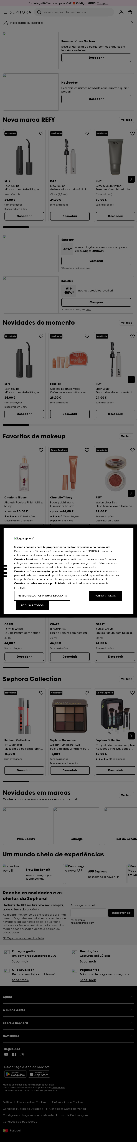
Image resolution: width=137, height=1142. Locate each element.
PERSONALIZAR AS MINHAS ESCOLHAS (42, 595)
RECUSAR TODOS (32, 605)
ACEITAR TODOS (105, 595)
